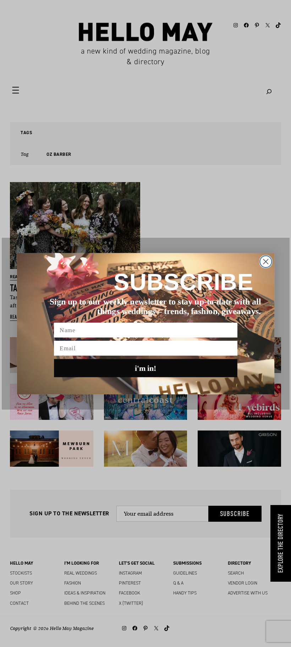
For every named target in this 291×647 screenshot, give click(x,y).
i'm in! (146, 368)
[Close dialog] (265, 261)
